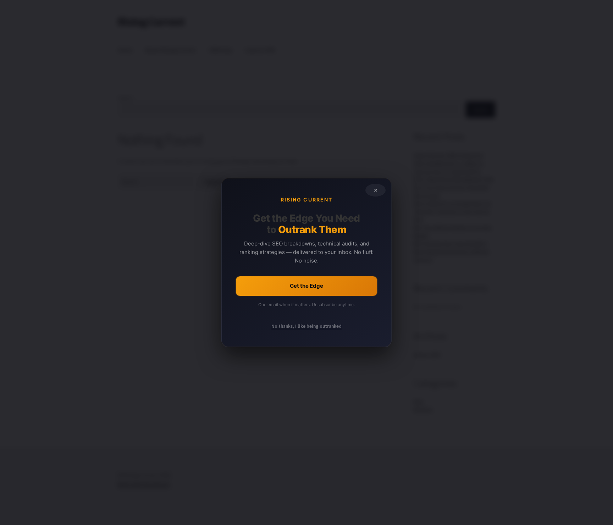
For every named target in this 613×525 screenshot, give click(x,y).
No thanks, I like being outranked (306, 326)
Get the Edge (306, 285)
